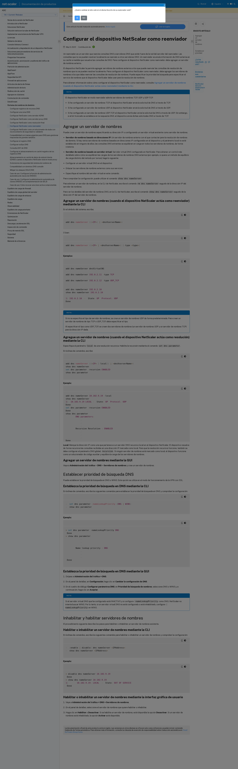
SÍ (77, 18)
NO (83, 18)
